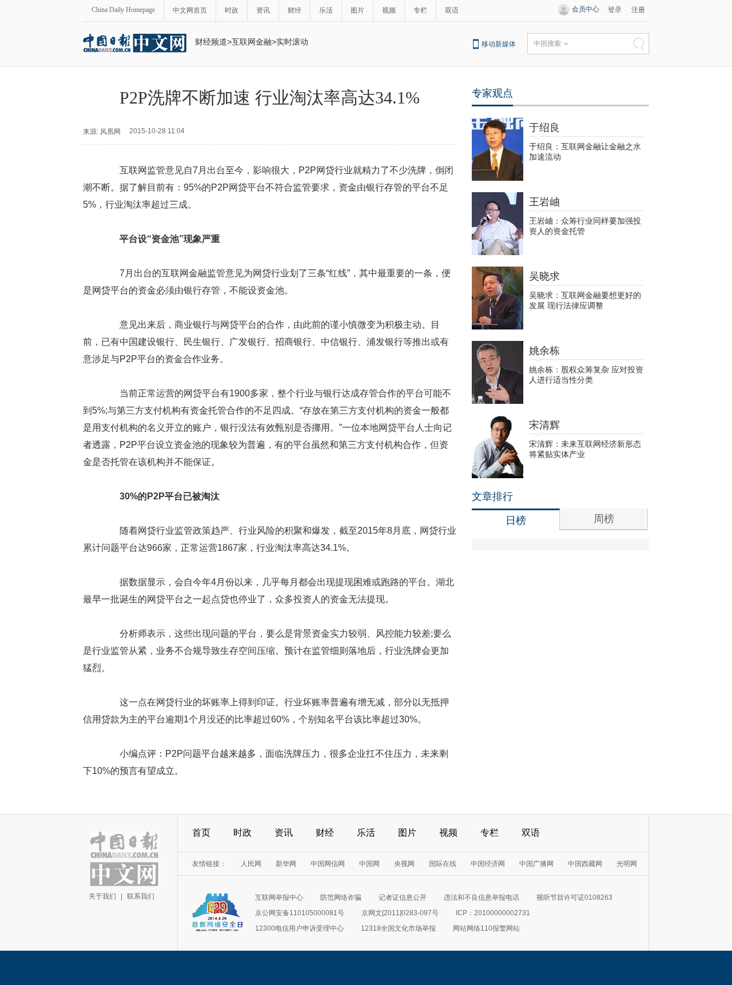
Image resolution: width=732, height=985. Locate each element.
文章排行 (492, 496)
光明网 (626, 864)
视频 (389, 10)
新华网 (286, 864)
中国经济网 (488, 864)
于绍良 (544, 127)
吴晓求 (544, 276)
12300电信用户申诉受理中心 (299, 928)
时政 (231, 10)
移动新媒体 (499, 44)
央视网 (404, 864)
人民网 (251, 864)
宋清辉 (544, 425)
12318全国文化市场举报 (398, 928)
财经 (294, 10)
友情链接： (209, 864)
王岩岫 (544, 202)
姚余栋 (544, 350)
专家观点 (492, 93)
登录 (615, 10)
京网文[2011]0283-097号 (400, 913)
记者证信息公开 (403, 897)
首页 (201, 832)
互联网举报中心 (279, 897)
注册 (638, 10)
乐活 (326, 10)
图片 (357, 10)
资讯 (263, 10)
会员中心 (585, 9)
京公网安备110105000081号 (299, 913)
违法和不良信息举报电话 (481, 897)
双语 (452, 10)
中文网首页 (190, 10)
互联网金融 (252, 41)
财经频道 (211, 41)
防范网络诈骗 (340, 897)
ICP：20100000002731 (493, 913)
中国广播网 (536, 864)
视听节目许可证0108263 (574, 897)
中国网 (369, 864)
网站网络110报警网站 (486, 928)
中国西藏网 (585, 864)
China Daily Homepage (123, 10)
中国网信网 (328, 864)
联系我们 (140, 896)
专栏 (420, 10)
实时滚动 (292, 41)
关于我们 (102, 896)
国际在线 (442, 864)
